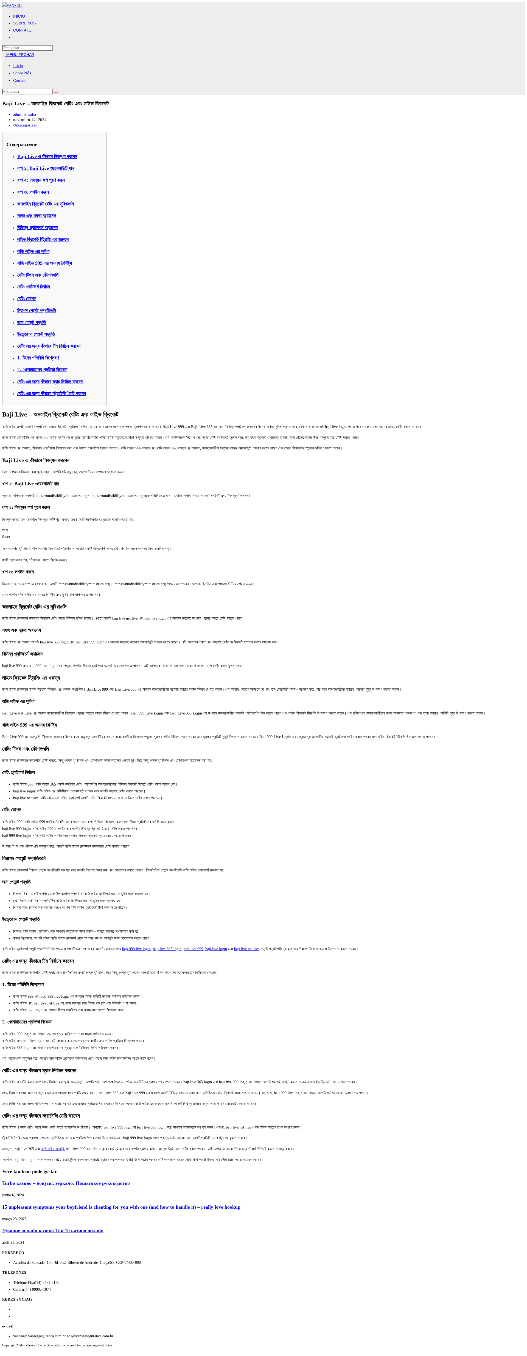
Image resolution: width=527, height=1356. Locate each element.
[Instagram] (14, 1316)
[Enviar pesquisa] (56, 92)
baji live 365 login (167, 949)
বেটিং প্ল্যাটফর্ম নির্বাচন (33, 286)
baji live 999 (193, 949)
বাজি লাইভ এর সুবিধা (33, 251)
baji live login (216, 949)
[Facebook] (14, 1309)
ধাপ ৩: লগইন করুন (33, 192)
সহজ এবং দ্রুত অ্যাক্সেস (36, 215)
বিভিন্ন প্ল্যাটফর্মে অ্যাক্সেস (37, 227)
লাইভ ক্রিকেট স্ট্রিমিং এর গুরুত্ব (43, 239)
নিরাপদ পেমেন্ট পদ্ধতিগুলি (36, 310)
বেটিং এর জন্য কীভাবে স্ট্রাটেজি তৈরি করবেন (51, 393)
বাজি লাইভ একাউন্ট (53, 1149)
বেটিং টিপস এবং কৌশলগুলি (37, 275)
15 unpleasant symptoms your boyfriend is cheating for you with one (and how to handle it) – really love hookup (121, 1207)
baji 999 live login (136, 949)
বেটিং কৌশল (26, 298)
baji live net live (246, 949)
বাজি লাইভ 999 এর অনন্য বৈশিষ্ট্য (44, 263)
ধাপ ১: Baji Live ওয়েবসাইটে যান (45, 168)
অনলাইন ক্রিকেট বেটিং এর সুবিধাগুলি (45, 204)
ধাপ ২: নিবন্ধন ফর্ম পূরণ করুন (41, 180)
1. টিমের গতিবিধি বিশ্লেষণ (38, 358)
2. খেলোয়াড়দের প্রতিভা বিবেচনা (42, 369)
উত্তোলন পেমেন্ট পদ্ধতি (36, 334)
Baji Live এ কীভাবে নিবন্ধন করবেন (47, 156)
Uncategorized (25, 125)
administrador (25, 114)
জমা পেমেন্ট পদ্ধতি (31, 322)
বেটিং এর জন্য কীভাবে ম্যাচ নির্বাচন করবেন (50, 381)
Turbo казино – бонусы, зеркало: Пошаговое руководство (66, 1183)
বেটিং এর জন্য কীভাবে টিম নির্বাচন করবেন (48, 346)
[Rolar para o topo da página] (3, 1350)
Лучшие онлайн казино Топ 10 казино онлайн (52, 1230)
